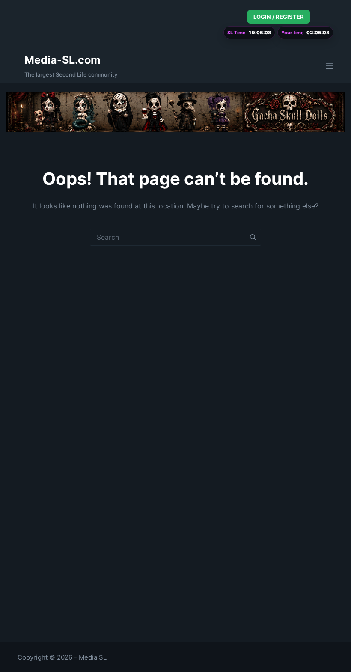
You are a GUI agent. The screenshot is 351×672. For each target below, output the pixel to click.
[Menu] (329, 66)
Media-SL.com (62, 60)
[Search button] (252, 237)
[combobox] (167, 237)
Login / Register (278, 16)
